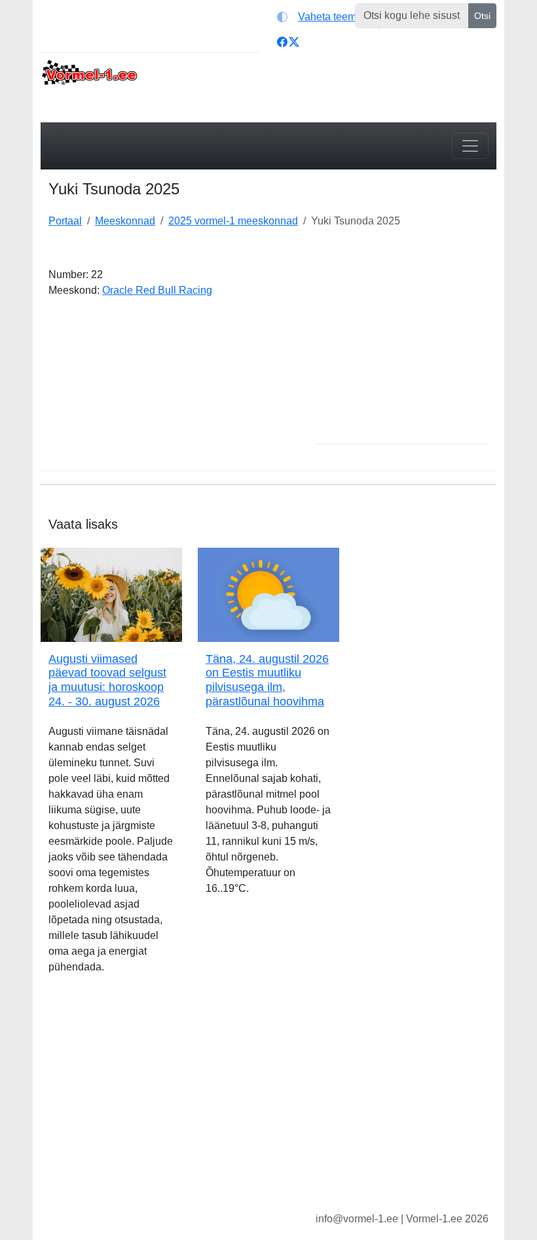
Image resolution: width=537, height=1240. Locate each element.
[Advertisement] (401, 349)
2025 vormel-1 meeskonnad (233, 220)
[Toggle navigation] (470, 146)
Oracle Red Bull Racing (157, 290)
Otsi (482, 15)
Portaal (65, 220)
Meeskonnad (125, 220)
